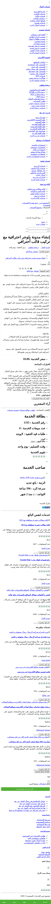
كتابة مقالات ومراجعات (36, 189)
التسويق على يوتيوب (37, 74)
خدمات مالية (40, 16)
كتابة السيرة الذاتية (38, 191)
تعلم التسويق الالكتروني (36, 120)
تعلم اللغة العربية (38, 133)
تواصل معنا (45, 852)
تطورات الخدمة (44, 369)
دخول (43, 222)
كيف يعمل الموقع (43, 827)
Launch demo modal (42, 772)
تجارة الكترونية (39, 12)
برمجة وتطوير (44, 85)
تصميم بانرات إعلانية (37, 37)
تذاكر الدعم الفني (43, 857)
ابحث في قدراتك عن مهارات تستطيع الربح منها (27, 810)
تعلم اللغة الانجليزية (37, 129)
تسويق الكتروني (44, 57)
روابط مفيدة (46, 815)
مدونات (22, 410)
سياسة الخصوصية (43, 822)
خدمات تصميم (44, 30)
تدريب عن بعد (44, 113)
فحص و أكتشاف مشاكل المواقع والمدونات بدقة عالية (29, 595)
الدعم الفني (46, 847)
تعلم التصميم (40, 122)
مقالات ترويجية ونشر (37, 78)
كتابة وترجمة (45, 184)
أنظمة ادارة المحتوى (37, 90)
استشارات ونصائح (43, 140)
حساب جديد (40, 224)
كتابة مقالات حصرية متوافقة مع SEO (35, 525)
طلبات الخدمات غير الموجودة (34, 836)
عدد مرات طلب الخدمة (41, 392)
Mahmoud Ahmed (43, 730)
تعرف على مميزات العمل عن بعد (32, 804)
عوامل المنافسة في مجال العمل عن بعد (29, 801)
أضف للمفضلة (44, 271)
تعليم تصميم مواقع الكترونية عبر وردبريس (33, 672)
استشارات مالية (39, 150)
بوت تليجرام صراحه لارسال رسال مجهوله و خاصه (30, 637)
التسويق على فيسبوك (36, 71)
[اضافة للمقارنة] (34, 623)
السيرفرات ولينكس (37, 173)
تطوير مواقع (30, 410)
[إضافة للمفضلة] (37, 623)
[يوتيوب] (44, 890)
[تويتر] (46, 890)
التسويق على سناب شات (35, 69)
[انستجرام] (42, 890)
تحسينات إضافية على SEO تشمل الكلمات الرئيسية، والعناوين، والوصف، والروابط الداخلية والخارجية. (28, 389)
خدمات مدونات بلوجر (37, 103)
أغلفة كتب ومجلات (38, 35)
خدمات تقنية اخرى (38, 180)
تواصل (22, 477)
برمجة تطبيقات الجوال (36, 99)
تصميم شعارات (39, 44)
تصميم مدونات (13, 410)
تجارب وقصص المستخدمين (34, 843)
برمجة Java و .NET (37, 94)
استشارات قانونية (38, 145)
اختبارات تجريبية (39, 177)
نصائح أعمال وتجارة (37, 21)
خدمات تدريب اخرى (37, 136)
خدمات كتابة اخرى (38, 198)
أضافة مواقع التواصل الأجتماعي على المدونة (30, 376)
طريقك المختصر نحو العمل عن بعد (32, 806)
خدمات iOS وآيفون (38, 168)
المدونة (47, 796)
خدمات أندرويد (39, 166)
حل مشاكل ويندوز (38, 171)
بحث (34, 902)
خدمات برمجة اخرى (37, 108)
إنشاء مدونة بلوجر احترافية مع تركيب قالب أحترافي (25, 258)
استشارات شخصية (38, 154)
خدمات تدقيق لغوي (37, 194)
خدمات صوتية (40, 23)
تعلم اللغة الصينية (38, 124)
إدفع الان (42, 784)
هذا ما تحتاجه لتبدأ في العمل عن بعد (31, 808)
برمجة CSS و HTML (37, 92)
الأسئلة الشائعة (44, 854)
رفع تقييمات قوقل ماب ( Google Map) (35, 560)
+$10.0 (15, 381)
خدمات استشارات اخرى (35, 156)
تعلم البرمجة (40, 118)
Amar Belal (45, 660)
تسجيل (4, 902)
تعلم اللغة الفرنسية (37, 127)
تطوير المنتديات (39, 101)
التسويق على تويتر (38, 67)
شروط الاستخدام (43, 820)
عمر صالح (46, 695)
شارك (47, 508)
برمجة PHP (40, 97)
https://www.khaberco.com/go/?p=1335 (19, 275)
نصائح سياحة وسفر (37, 152)
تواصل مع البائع (32, 252)
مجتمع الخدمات (45, 831)
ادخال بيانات (40, 175)
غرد (43, 508)
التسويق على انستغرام (36, 65)
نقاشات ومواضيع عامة (36, 838)
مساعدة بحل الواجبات (36, 131)
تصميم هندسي (39, 41)
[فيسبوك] (49, 890)
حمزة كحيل (45, 247)
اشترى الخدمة (44, 252)
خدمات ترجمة (39, 196)
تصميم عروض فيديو (37, 48)
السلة (24, 902)
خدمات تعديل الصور (37, 50)
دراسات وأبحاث (39, 18)
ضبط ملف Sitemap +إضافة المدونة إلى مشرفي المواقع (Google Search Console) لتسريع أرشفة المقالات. (27, 384)
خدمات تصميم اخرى (37, 53)
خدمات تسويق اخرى (37, 80)
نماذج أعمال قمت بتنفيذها (35, 840)
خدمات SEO (40, 76)
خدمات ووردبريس (38, 106)
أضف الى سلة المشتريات (40, 398)
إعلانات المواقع (39, 62)
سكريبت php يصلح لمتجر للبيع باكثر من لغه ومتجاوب (29, 742)
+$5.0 (28, 374)
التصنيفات (44, 902)
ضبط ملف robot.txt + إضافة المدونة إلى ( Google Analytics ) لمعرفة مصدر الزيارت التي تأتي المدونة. (26, 379)
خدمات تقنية (45, 161)
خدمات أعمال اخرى (37, 25)
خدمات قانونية (39, 14)
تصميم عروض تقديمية (36, 46)
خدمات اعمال (44, 7)
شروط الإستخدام (43, 824)
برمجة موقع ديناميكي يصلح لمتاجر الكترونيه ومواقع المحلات (26, 707)
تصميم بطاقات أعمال (37, 39)
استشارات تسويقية (38, 147)
